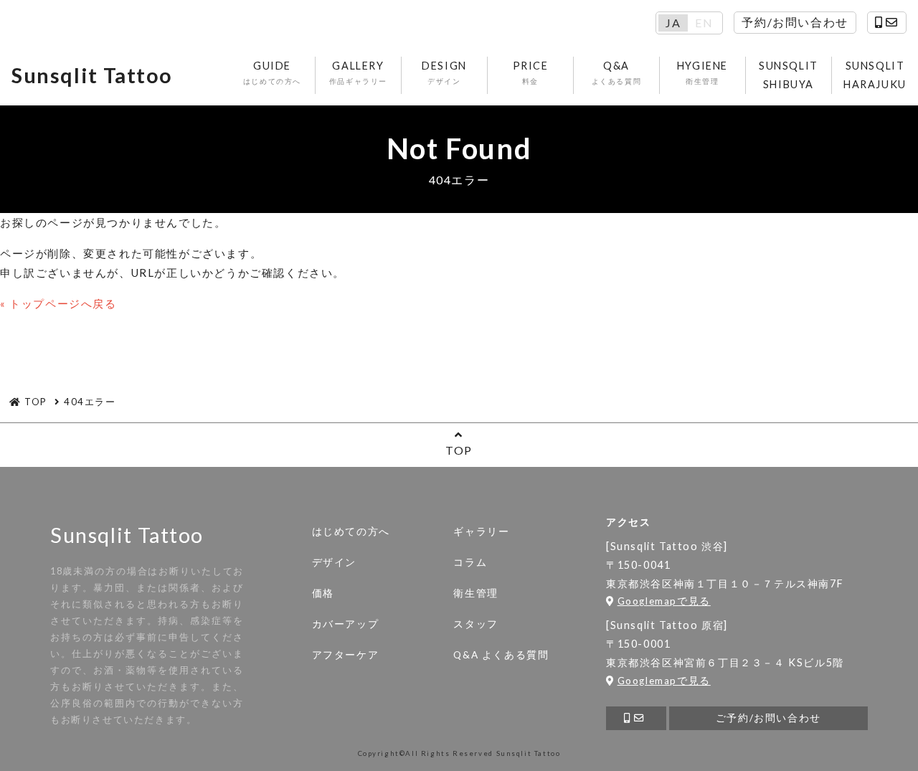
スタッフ (475, 624)
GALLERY (358, 72)
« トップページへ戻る (58, 303)
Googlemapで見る (664, 601)
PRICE (531, 72)
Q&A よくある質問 (501, 655)
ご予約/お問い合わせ (768, 718)
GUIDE (272, 72)
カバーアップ (345, 624)
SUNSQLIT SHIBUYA (788, 75)
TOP (459, 450)
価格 (323, 593)
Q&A (617, 72)
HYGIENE (702, 72)
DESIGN (444, 72)
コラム (470, 562)
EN (704, 23)
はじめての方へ (351, 531)
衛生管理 (475, 593)
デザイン (334, 562)
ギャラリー (481, 531)
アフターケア (345, 655)
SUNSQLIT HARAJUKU (875, 75)
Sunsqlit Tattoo (92, 75)
